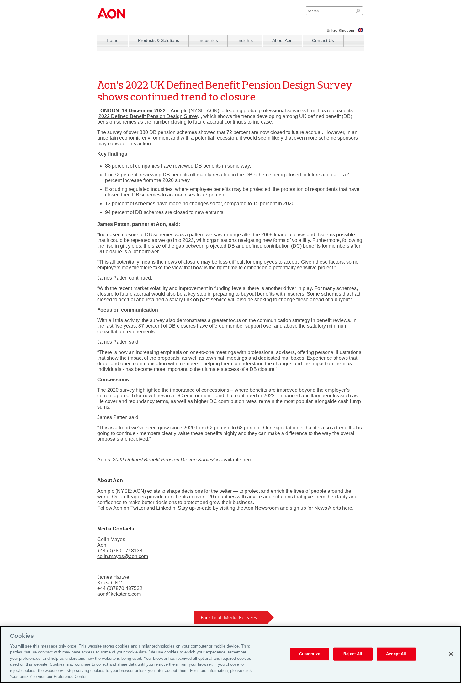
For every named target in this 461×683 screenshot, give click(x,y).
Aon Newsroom (261, 508)
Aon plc (179, 110)
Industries (208, 40)
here (247, 459)
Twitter (137, 508)
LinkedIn (165, 508)
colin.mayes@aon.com (122, 556)
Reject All (352, 654)
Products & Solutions (158, 40)
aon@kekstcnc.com (119, 594)
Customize (309, 654)
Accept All (396, 654)
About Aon (282, 40)
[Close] (451, 654)
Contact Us (323, 40)
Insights (245, 40)
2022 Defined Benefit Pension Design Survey (148, 116)
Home (113, 40)
